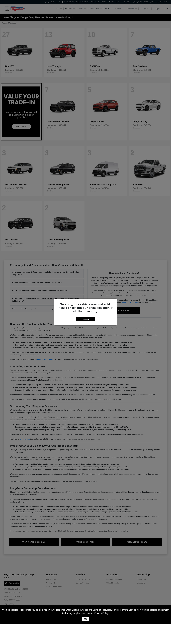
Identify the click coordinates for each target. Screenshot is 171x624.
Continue (85, 319)
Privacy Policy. (101, 613)
